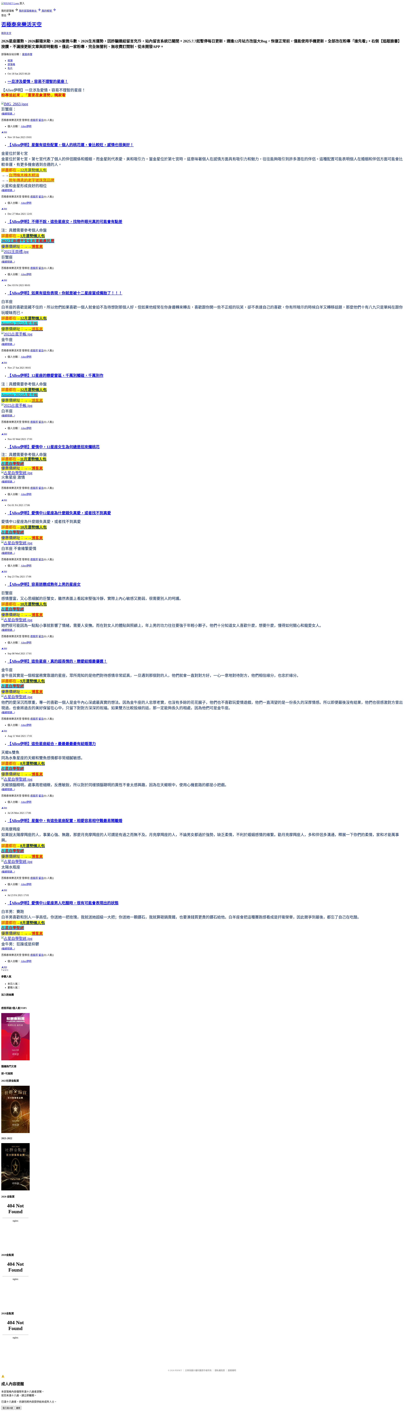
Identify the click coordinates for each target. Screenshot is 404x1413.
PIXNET (178, 1370)
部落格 (11, 64)
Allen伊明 (26, 126)
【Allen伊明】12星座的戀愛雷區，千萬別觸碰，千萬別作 (55, 375)
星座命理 (27, 54)
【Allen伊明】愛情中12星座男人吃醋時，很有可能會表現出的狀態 (63, 903)
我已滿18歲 (8, 1408)
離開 (18, 1408)
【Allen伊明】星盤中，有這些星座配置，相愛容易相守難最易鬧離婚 (65, 821)
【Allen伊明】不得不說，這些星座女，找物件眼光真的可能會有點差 (65, 222)
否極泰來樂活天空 (21, 24)
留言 (41, 120)
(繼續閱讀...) (8, 113)
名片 (10, 68)
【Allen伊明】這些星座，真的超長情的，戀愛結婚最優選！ (57, 661)
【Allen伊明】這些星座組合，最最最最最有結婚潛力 (52, 744)
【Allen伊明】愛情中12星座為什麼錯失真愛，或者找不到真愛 (59, 513)
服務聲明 (232, 1370)
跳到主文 (6, 33)
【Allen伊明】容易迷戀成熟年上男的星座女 (44, 584)
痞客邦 (34, 120)
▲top (4, 132)
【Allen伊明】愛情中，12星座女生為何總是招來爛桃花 (54, 447)
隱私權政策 (220, 1370)
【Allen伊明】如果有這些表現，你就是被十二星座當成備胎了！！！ (65, 293)
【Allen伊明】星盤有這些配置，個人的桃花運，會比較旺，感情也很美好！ (71, 145)
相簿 (10, 60)
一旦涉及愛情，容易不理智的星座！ (38, 81)
